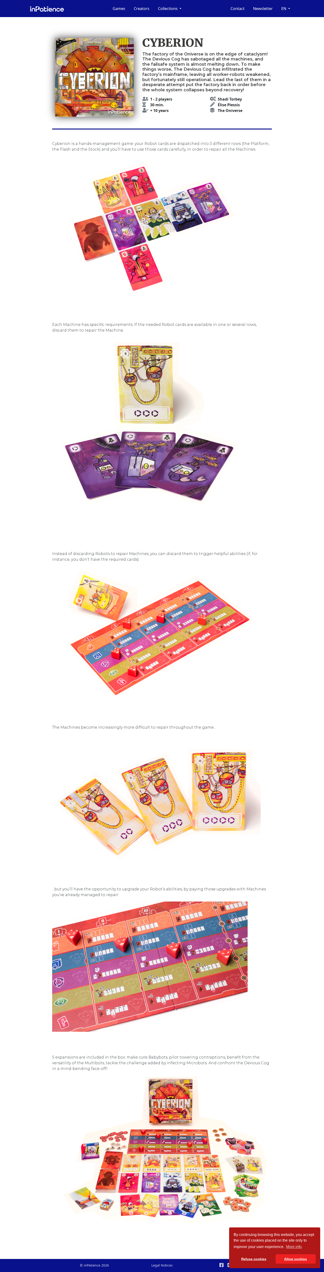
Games (119, 8)
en (284, 8)
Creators (141, 8)
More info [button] (294, 1247)
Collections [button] (168, 8)
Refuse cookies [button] (253, 1259)
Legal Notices (162, 1265)
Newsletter (263, 8)
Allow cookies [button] (295, 1259)
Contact (238, 8)
